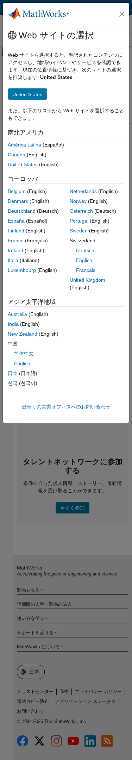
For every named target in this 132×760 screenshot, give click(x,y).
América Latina (24, 145)
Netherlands (83, 191)
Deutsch (85, 250)
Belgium (17, 191)
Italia (13, 260)
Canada (16, 154)
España (16, 221)
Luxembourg (22, 270)
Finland (16, 230)
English (84, 260)
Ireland (15, 250)
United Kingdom (87, 280)
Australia (17, 314)
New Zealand (22, 334)
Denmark (18, 201)
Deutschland (22, 211)
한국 (13, 383)
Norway (78, 201)
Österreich (81, 211)
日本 (13, 373)
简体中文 (24, 353)
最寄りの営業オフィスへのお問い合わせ (66, 407)
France (16, 240)
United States (23, 164)
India (13, 324)
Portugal (79, 221)
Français (85, 270)
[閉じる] (122, 14)
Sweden (79, 230)
